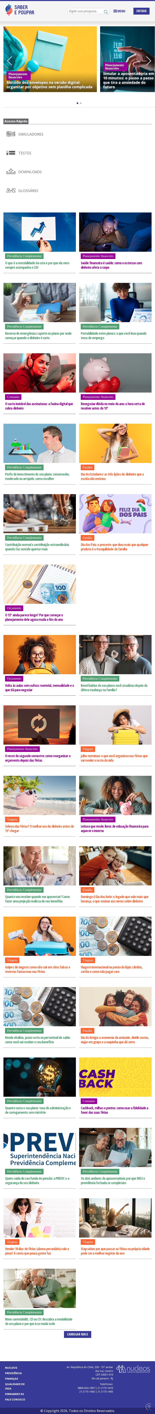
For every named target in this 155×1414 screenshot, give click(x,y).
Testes (24, 153)
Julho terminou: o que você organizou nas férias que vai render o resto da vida (114, 758)
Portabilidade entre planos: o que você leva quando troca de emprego (113, 335)
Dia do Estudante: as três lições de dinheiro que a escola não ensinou (112, 476)
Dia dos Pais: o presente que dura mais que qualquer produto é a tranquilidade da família (114, 546)
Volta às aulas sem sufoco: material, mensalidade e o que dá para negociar (39, 687)
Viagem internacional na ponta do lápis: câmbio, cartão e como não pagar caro (111, 969)
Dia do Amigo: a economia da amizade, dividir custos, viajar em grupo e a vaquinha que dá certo (115, 1039)
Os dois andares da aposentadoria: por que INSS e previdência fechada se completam (113, 1180)
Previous (9, 61)
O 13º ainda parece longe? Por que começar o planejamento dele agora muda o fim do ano (34, 617)
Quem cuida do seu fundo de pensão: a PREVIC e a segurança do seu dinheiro (37, 1180)
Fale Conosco (15, 1399)
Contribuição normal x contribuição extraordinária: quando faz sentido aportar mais (37, 546)
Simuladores (30, 134)
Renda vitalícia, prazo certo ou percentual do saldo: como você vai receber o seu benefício (37, 1039)
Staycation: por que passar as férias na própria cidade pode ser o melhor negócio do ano (115, 1250)
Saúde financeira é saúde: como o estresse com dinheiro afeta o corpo (111, 265)
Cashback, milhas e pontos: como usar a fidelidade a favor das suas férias (114, 1110)
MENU (121, 11)
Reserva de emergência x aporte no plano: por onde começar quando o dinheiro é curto (38, 335)
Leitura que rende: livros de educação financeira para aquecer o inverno (114, 828)
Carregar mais (77, 1334)
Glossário (27, 190)
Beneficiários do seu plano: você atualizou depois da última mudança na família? (114, 687)
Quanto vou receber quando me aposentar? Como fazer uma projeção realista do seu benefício (37, 898)
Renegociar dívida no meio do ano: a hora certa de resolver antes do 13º (113, 405)
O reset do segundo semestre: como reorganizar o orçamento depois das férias (37, 758)
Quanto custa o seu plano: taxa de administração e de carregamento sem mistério (38, 1110)
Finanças (11, 1378)
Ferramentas (14, 1394)
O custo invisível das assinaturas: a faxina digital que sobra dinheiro (39, 405)
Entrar (141, 11)
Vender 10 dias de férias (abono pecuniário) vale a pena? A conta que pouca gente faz (37, 1250)
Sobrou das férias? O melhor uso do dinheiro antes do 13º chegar (39, 828)
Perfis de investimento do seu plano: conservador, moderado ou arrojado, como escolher (37, 476)
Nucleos (11, 1367)
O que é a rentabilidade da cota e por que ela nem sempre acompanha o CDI (37, 265)
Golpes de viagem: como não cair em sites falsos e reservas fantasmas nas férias (37, 969)
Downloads (29, 171)
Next (149, 61)
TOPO (148, 1406)
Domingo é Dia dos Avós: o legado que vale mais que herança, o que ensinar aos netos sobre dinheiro (114, 898)
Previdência (13, 1373)
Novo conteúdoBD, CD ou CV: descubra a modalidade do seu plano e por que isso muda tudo (38, 1321)
